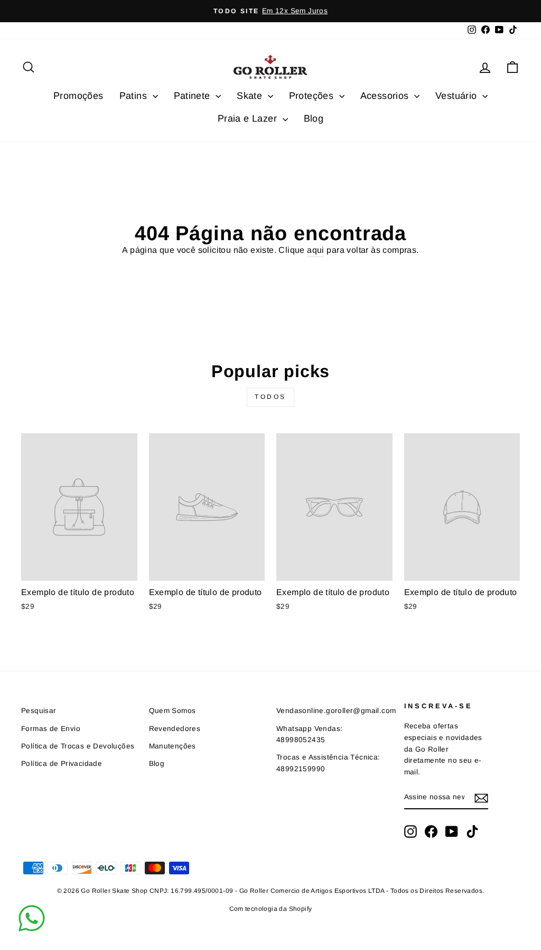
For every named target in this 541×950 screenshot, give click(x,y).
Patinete (193, 95)
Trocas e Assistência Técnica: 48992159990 (328, 763)
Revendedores (175, 729)
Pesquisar (39, 711)
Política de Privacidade (61, 764)
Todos (270, 396)
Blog (314, 118)
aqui (315, 249)
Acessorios (386, 95)
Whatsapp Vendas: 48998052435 (309, 734)
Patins (134, 95)
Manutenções (172, 746)
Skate (251, 95)
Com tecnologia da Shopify (270, 908)
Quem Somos (172, 711)
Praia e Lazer (249, 118)
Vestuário (457, 95)
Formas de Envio (50, 729)
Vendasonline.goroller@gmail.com (336, 711)
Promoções (78, 95)
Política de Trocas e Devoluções (77, 746)
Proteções (313, 95)
